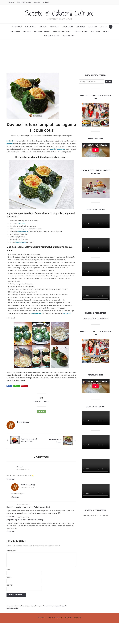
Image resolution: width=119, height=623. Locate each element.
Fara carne (54, 27)
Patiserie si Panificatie (62, 31)
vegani (52, 149)
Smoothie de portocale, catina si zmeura (29, 440)
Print (42, 412)
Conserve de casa (80, 31)
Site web (9, 585)
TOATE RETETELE (31, 27)
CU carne (103, 27)
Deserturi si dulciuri (42, 31)
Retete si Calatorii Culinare (59, 13)
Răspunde (11, 479)
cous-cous (37, 401)
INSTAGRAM (37, 2)
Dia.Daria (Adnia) (28, 485)
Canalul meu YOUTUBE (24, 2)
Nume (9, 569)
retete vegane (67, 136)
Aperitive (43, 27)
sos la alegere (36, 313)
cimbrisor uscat (22, 231)
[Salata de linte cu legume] (68, 441)
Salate (105, 31)
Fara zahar (80, 27)
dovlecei (46, 401)
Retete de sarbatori (52, 36)
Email (9, 577)
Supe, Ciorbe (95, 31)
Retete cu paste (69, 36)
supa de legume (20, 242)
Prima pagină (17, 27)
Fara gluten (92, 27)
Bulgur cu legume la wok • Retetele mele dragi (25, 520)
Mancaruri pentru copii (53, 136)
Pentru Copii (15, 31)
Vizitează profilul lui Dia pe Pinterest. (96, 318)
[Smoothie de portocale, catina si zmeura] (15, 440)
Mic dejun (27, 31)
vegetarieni (61, 149)
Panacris (20, 467)
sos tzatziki (66, 313)
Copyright (11, 2)
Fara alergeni (67, 27)
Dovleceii (10, 141)
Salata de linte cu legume (55, 441)
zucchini (10, 144)
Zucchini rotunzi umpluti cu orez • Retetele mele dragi (28, 507)
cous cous (21, 223)
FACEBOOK (46, 2)
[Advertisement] (59, 56)
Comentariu (11, 551)
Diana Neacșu (24, 136)
